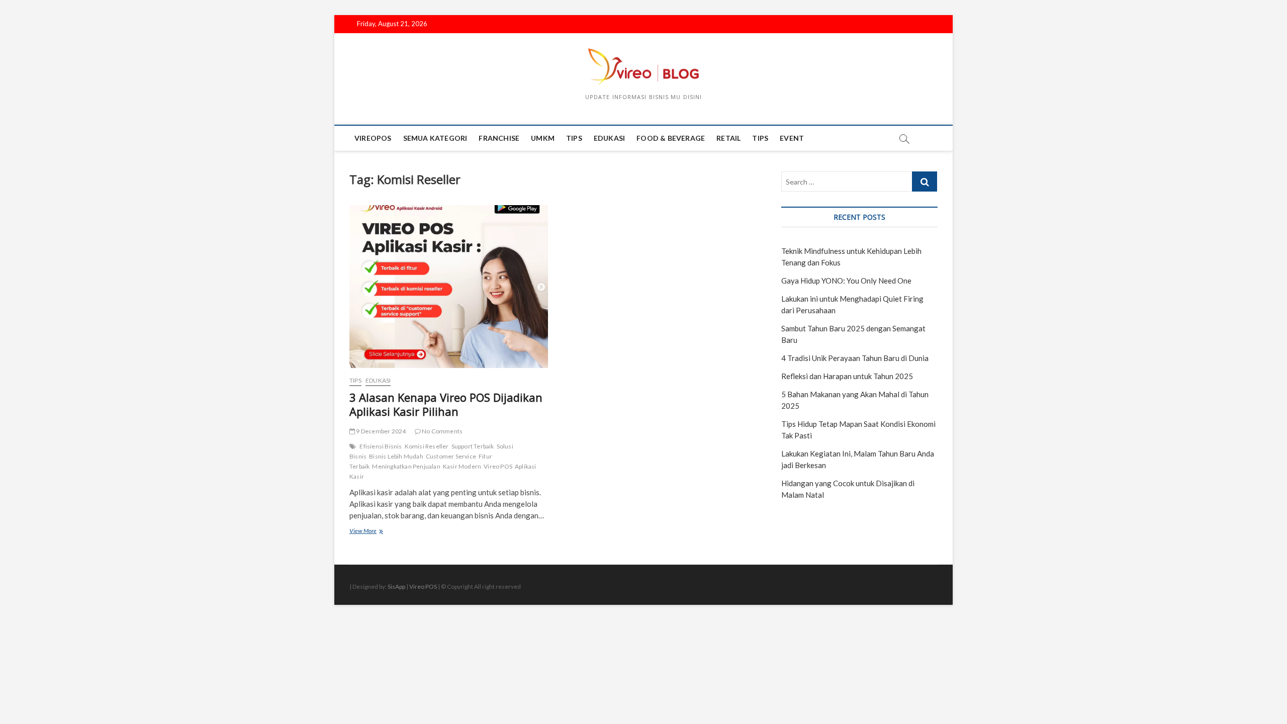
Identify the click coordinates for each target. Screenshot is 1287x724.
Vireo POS (498, 466)
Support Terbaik (472, 446)
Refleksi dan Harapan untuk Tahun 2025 (847, 376)
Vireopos (373, 138)
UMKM (543, 138)
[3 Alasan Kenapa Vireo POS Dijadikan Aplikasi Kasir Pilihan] (448, 286)
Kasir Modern (462, 466)
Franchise (499, 138)
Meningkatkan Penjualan (406, 466)
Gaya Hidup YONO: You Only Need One (846, 280)
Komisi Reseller (427, 446)
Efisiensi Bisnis (380, 446)
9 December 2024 (380, 431)
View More (374, 531)
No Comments (442, 431)
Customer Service (451, 456)
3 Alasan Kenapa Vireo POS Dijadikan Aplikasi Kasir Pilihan (445, 404)
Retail (728, 138)
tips (574, 138)
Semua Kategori (435, 138)
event (792, 138)
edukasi (609, 138)
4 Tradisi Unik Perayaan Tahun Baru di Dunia (855, 358)
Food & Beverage (670, 138)
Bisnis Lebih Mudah (396, 456)
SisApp (396, 586)
